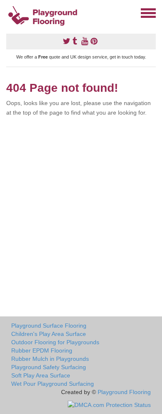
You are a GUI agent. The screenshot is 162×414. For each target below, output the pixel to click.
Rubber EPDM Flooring (41, 350)
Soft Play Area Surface (40, 375)
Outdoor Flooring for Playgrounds (55, 342)
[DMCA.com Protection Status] (109, 404)
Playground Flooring (124, 392)
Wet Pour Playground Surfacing (52, 383)
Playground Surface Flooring (48, 325)
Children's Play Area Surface (48, 334)
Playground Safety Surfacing (48, 367)
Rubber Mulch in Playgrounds (50, 358)
